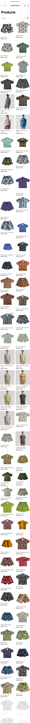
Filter (4, 18)
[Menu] (2, 5)
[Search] (5, 5)
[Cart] (28, 5)
